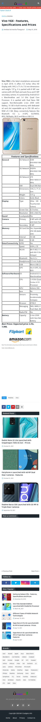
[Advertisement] (20, 56)
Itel (24, 663)
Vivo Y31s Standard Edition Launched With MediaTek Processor (26, 605)
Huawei (33, 660)
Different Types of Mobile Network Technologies (25, 615)
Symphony (6, 677)
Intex (18, 663)
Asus (22, 654)
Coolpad (31, 657)
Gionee (10, 660)
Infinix (5, 663)
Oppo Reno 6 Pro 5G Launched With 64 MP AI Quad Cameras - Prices (26, 624)
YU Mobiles (31, 680)
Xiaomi (18, 680)
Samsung (20, 673)
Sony (27, 673)
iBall (8, 683)
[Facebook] (4, 407)
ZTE (4, 683)
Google (17, 660)
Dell (4, 660)
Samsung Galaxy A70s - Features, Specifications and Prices (25, 595)
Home (4, 16)
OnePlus (19, 670)
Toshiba (25, 677)
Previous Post (7, 571)
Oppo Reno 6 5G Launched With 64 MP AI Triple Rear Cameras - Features (25, 635)
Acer (4, 654)
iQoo (14, 683)
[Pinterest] (13, 407)
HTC (27, 660)
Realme (12, 673)
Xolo (24, 680)
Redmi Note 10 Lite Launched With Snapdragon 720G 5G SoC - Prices (16, 441)
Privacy (22, 718)
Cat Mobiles (15, 657)
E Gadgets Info (27, 713)
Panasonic (34, 670)
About (15, 718)
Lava (4, 667)
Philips (5, 673)
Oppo (26, 670)
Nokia (13, 670)
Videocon (33, 677)
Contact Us (31, 718)
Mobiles (10, 16)
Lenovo (10, 667)
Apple (16, 654)
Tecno (18, 677)
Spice (33, 673)
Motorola (5, 670)
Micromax (18, 667)
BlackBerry (6, 657)
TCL (13, 677)
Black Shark (29, 654)
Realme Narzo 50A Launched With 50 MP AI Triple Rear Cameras (20, 506)
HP (22, 660)
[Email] (17, 407)
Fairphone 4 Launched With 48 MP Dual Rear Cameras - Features (18, 473)
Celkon (24, 657)
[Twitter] (8, 407)
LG (36, 663)
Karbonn (30, 663)
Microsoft (27, 667)
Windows (11, 680)
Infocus (11, 663)
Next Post (34, 571)
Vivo (17, 398)
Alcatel (10, 654)
